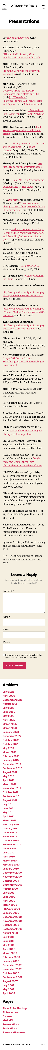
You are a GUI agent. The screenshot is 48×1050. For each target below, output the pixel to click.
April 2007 (9, 993)
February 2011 (11, 824)
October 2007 (11, 973)
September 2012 (12, 768)
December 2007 (12, 965)
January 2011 (10, 828)
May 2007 (8, 989)
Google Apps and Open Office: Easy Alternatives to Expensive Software (22, 462)
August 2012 (10, 772)
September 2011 (12, 796)
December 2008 (12, 916)
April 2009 (9, 900)
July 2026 (8, 691)
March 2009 (10, 904)
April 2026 (9, 695)
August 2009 (10, 888)
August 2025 (10, 703)
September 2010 (12, 844)
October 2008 (11, 925)
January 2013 (11, 760)
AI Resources (10, 1012)
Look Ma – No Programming (28, 180)
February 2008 (11, 957)
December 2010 (12, 832)
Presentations (11, 1024)
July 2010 (8, 852)
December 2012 (12, 764)
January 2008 (11, 961)
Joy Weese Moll (17, 97)
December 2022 (12, 736)
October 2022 (11, 740)
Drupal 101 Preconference (17, 358)
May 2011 (8, 812)
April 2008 (9, 949)
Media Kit (8, 1020)
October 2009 (11, 880)
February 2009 (11, 908)
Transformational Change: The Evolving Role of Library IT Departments (24, 207)
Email (6, 629)
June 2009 (9, 896)
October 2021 (10, 744)
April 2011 (8, 816)
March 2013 (9, 752)
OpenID (12, 200)
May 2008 (9, 945)
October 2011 (10, 792)
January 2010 (11, 868)
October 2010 (11, 840)
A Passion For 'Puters (24, 5)
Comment (8, 591)
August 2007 (10, 981)
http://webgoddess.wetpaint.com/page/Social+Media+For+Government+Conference (24, 312)
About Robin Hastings (15, 1008)
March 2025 (10, 724)
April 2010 (9, 856)
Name (6, 617)
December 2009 (12, 872)
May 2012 (8, 776)
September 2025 (12, 699)
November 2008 (12, 921)
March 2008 (10, 953)
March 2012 (9, 784)
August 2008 (10, 933)
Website (6, 642)
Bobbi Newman (32, 104)
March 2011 (9, 820)
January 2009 (11, 912)
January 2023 (11, 732)
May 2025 (8, 716)
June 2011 (8, 808)
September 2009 (13, 884)
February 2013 (11, 756)
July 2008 (9, 937)
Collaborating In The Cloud (18, 186)
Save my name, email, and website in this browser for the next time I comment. (23, 656)
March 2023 (10, 728)
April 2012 (8, 780)
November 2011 (12, 788)
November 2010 (12, 836)
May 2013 (8, 748)
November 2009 (12, 876)
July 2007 (8, 985)
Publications (10, 1028)
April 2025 (9, 720)
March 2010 (10, 860)
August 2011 (10, 800)
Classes (7, 1016)
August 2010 (10, 848)
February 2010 (11, 864)
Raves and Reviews (18, 37)
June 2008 (9, 941)
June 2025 (9, 711)
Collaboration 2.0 (30, 266)
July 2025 (8, 707)
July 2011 (8, 804)
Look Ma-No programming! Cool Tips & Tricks (22, 130)
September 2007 (12, 977)
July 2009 (9, 892)
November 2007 (12, 969)
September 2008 (13, 929)
